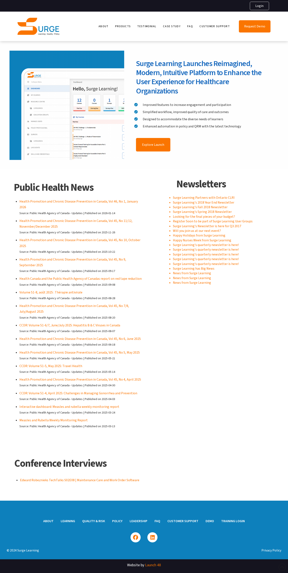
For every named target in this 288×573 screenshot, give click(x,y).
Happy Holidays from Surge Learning (199, 235)
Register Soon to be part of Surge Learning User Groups (213, 221)
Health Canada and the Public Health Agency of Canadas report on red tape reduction (80, 278)
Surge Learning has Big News (193, 268)
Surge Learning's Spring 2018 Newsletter (202, 211)
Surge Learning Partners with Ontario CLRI (204, 197)
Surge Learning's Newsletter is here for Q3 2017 (207, 226)
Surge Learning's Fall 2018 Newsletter (200, 207)
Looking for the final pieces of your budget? (204, 216)
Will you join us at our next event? (197, 230)
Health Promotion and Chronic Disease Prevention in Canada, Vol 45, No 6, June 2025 (80, 339)
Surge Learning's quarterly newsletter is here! (206, 245)
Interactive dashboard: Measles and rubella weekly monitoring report (69, 406)
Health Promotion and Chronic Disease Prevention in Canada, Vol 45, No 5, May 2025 (79, 352)
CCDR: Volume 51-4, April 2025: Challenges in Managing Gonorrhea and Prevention (78, 393)
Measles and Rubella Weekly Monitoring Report (53, 420)
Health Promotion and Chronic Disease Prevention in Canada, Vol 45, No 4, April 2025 (80, 379)
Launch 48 (153, 565)
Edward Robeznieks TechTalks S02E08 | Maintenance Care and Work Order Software (79, 480)
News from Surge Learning (192, 273)
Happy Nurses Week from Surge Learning (202, 240)
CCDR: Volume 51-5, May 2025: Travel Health (50, 366)
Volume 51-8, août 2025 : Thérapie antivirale (50, 292)
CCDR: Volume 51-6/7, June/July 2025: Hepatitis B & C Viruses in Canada (69, 325)
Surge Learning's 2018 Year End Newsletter (203, 202)
